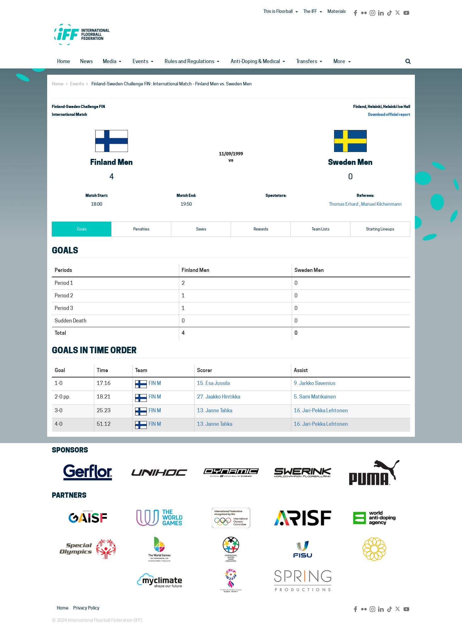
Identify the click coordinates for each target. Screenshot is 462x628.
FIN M (155, 383)
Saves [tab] (201, 229)
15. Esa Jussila (213, 383)
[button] (297, 12)
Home (63, 61)
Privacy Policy (86, 607)
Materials (336, 11)
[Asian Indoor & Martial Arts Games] (231, 580)
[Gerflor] (88, 472)
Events (140, 61)
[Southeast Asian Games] (374, 549)
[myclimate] (159, 580)
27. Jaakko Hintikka (218, 397)
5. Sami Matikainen (315, 397)
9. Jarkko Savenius (314, 383)
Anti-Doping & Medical (255, 61)
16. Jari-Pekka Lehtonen (321, 411)
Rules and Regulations (189, 61)
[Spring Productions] (302, 580)
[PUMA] (374, 472)
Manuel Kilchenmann (381, 204)
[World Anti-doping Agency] (374, 517)
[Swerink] (302, 472)
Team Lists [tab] (320, 229)
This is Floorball (278, 11)
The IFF (310, 11)
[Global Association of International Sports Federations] (88, 517)
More (339, 61)
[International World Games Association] (159, 517)
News (86, 61)
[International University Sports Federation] (302, 549)
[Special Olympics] (88, 549)
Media (109, 61)
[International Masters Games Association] (231, 549)
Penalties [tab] (141, 229)
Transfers (306, 61)
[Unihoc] (159, 472)
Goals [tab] (81, 229)
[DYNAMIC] (231, 472)
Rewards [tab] (261, 229)
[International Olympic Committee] (231, 517)
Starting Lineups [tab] (380, 229)
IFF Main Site (82, 34)
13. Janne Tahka (214, 411)
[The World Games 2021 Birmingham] (159, 549)
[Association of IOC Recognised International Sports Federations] (302, 517)
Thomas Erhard (343, 204)
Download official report (389, 114)
